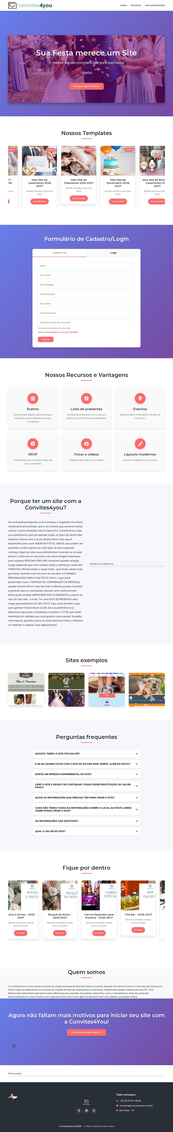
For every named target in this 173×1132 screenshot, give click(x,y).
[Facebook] (79, 1110)
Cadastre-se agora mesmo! (86, 1032)
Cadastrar (45, 339)
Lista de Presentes (155, 5)
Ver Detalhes (27, 201)
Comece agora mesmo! (86, 86)
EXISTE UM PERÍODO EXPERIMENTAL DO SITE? (63, 774)
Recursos (136, 5)
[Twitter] (86, 1110)
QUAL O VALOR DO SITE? (50, 831)
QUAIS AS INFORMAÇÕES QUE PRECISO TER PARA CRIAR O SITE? (75, 797)
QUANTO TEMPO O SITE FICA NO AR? (57, 753)
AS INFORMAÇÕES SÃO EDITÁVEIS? (56, 821)
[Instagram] (94, 1110)
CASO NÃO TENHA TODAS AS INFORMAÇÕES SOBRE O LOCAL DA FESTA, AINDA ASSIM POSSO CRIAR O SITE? (83, 809)
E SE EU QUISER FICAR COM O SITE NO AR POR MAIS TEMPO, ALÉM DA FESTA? (82, 764)
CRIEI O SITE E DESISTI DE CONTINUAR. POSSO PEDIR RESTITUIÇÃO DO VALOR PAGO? (83, 786)
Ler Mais (28, 930)
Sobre (123, 5)
